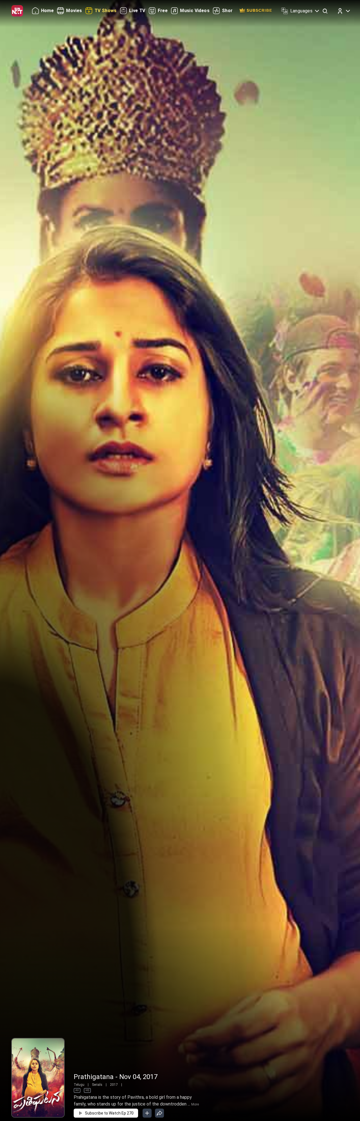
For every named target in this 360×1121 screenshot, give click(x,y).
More (195, 1104)
